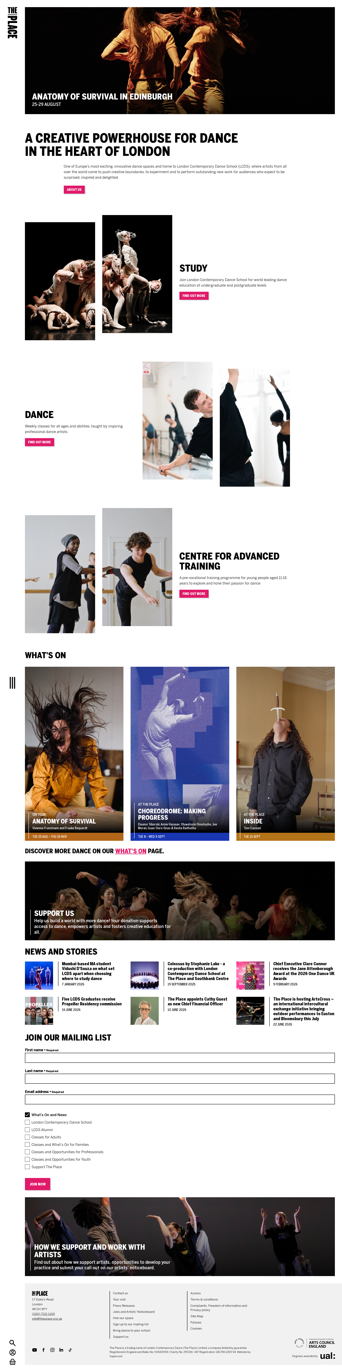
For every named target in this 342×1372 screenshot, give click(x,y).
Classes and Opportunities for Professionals (67, 1152)
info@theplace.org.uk (47, 1318)
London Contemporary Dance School (62, 1122)
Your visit (119, 1299)
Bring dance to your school (131, 1330)
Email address (44, 1092)
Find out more (194, 296)
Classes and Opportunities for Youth (61, 1159)
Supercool (116, 1356)
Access (195, 1293)
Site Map (196, 1316)
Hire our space (123, 1318)
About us (74, 190)
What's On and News (49, 1115)
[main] (180, 638)
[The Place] (12, 19)
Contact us (120, 1293)
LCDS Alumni (42, 1130)
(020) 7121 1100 (43, 1314)
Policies (195, 1322)
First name (41, 1050)
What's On (130, 851)
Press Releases (124, 1305)
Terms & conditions (204, 1299)
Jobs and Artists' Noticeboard (134, 1312)
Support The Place (47, 1167)
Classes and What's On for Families (60, 1145)
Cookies (196, 1328)
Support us (121, 1336)
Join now (38, 1184)
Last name (41, 1071)
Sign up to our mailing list (131, 1324)
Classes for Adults (46, 1137)
